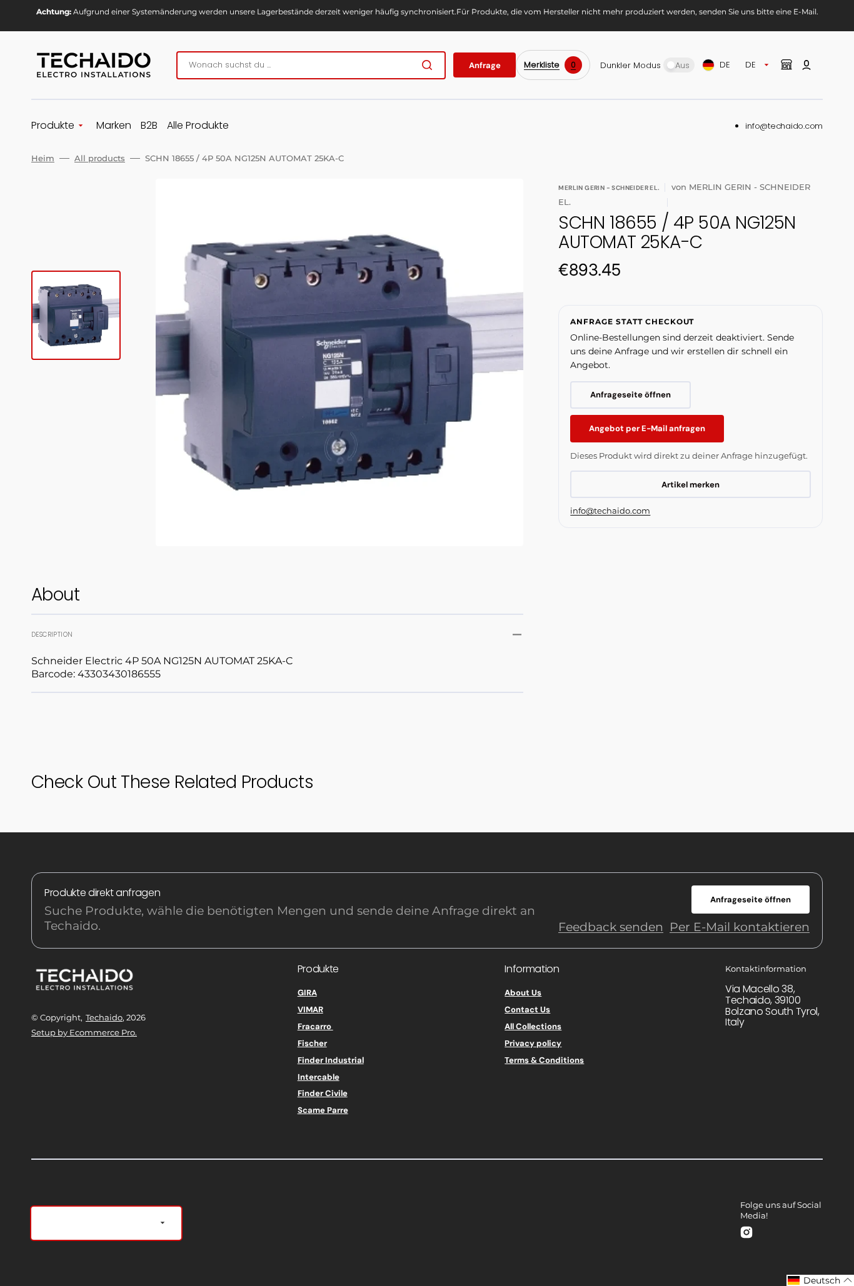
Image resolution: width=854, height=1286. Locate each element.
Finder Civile (323, 1093)
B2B (149, 125)
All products (99, 158)
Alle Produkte (198, 125)
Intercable (318, 1077)
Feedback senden (610, 927)
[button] (806, 65)
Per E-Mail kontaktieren (740, 927)
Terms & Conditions (544, 1060)
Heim (42, 158)
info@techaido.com (784, 126)
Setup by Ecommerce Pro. (84, 1032)
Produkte (52, 125)
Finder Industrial (331, 1060)
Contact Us (527, 1009)
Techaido (104, 1017)
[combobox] (311, 65)
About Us (523, 993)
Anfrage (485, 65)
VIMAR (310, 1009)
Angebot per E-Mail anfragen (647, 428)
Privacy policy (533, 1043)
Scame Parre (323, 1110)
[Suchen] (429, 65)
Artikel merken (690, 484)
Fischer (312, 1043)
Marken (113, 125)
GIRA (307, 993)
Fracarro (315, 1026)
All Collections (533, 1026)
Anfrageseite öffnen (630, 394)
